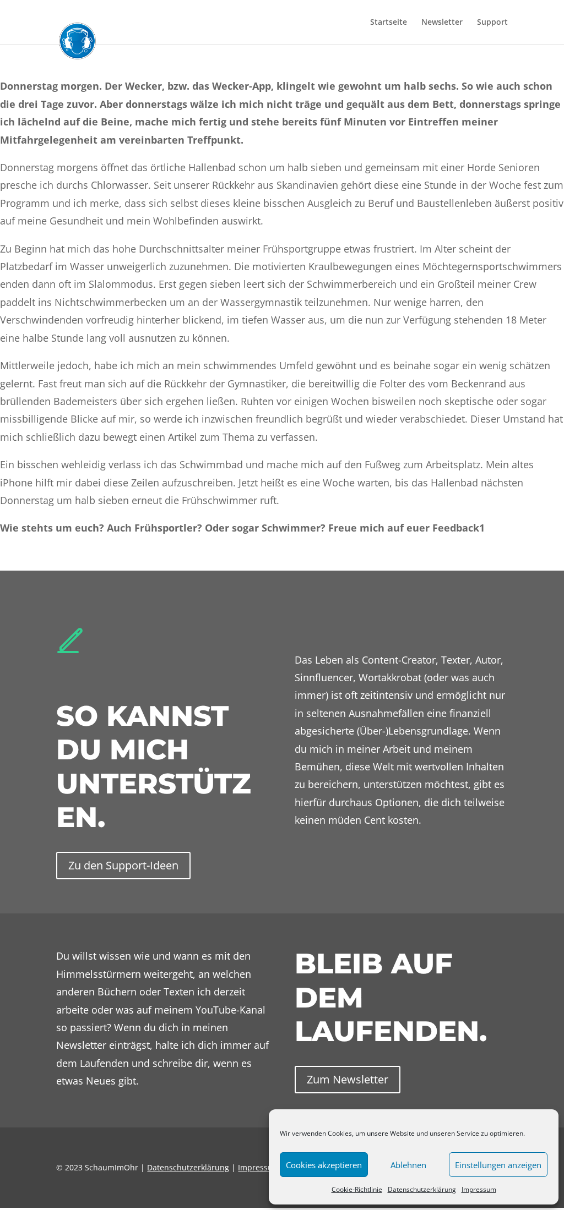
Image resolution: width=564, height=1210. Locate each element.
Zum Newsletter (347, 1079)
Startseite (388, 22)
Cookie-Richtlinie (357, 1189)
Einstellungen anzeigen (498, 1164)
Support (492, 22)
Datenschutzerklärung (422, 1189)
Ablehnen (408, 1164)
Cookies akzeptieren (324, 1164)
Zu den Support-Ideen (123, 865)
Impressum (479, 1189)
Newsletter (442, 22)
